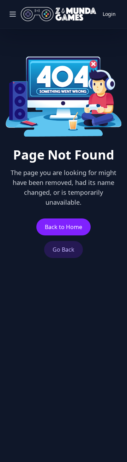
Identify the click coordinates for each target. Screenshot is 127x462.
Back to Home (63, 227)
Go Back (63, 249)
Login (109, 14)
